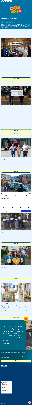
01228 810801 (11, 400)
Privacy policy (3, 372)
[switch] (12, 207)
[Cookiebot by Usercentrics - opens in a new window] (27, 193)
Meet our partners (16, 133)
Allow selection (16, 211)
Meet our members (16, 81)
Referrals (2, 370)
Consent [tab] (5, 195)
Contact (2, 378)
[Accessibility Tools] (29, 402)
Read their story (15, 347)
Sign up (16, 360)
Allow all (26, 211)
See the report (4, 390)
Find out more (16, 78)
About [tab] (26, 195)
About (1, 368)
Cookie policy (2, 376)
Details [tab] (16, 195)
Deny (6, 211)
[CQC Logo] (4, 383)
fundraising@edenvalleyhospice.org (22, 275)
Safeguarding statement (4, 374)
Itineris (5, 403)
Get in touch (16, 130)
